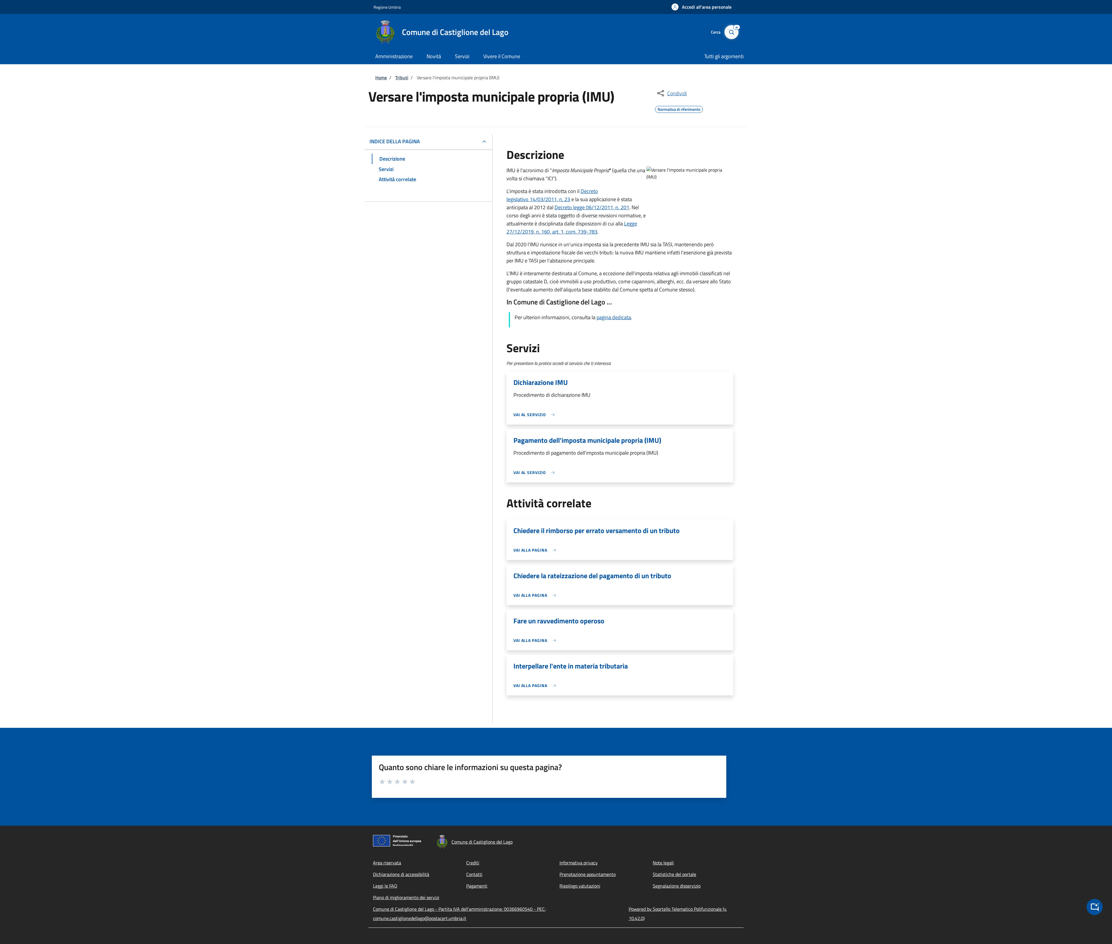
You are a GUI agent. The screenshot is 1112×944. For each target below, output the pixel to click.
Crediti (472, 862)
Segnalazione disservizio (677, 885)
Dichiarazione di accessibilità (401, 874)
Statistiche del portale (674, 874)
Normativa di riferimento (679, 108)
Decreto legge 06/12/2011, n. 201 (592, 207)
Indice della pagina (395, 141)
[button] (701, 7)
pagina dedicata (614, 317)
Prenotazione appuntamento (587, 874)
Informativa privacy (578, 862)
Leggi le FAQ (385, 885)
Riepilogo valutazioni (579, 885)
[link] (535, 415)
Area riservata (387, 862)
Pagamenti (476, 885)
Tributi (401, 77)
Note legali (663, 862)
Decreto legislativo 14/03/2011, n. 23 (552, 195)
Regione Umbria (387, 7)
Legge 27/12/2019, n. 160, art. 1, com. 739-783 (571, 228)
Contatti (474, 874)
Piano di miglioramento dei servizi (406, 897)
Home (381, 77)
